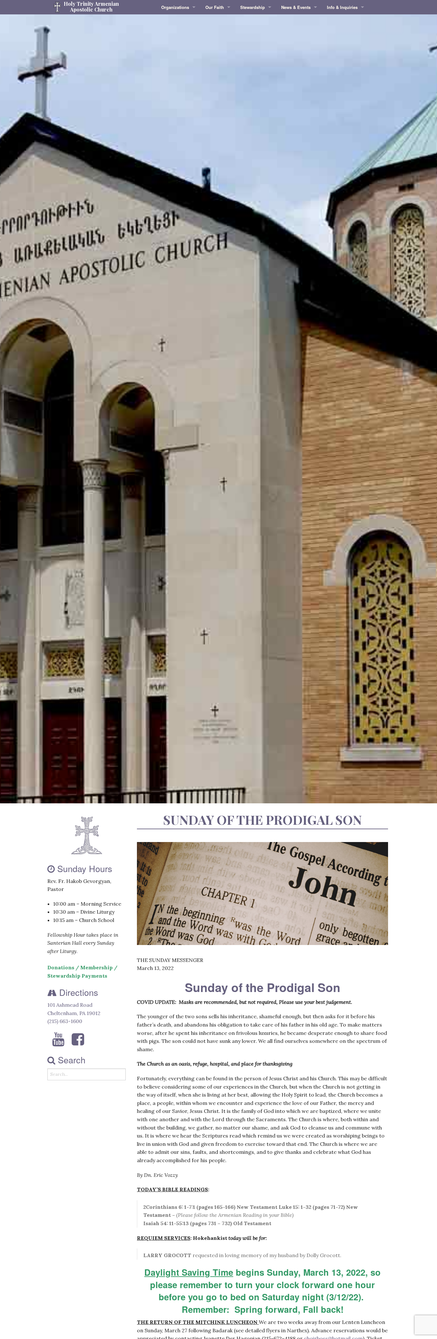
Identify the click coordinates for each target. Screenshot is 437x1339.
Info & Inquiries (342, 7)
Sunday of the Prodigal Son (262, 819)
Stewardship (252, 7)
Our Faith (214, 7)
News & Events (296, 7)
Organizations (175, 7)
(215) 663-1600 (64, 1021)
